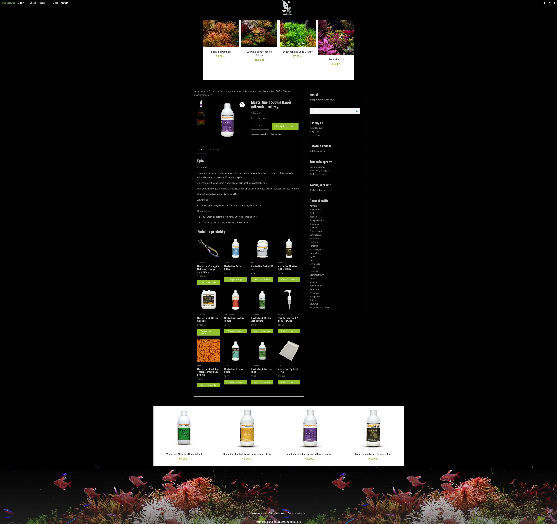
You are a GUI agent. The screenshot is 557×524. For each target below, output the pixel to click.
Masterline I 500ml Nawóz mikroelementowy (310, 454)
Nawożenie (279, 134)
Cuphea (313, 227)
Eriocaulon (315, 238)
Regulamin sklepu (259, 513)
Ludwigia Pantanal (221, 51)
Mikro (272, 134)
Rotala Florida (336, 59)
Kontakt (64, 3)
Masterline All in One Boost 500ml (184, 454)
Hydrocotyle (315, 249)
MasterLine (264, 134)
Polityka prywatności (277, 513)
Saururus (314, 304)
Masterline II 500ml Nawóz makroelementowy (247, 454)
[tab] (201, 149)
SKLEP (21, 3)
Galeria (33, 3)
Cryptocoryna (316, 231)
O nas (55, 3)
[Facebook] (554, 3)
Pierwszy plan (316, 128)
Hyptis (312, 256)
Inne (312, 260)
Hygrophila (315, 253)
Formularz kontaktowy (297, 513)
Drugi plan (314, 131)
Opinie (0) (213, 150)
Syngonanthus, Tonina (320, 307)
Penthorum (315, 289)
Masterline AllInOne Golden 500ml (373, 454)
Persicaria (314, 293)
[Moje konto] (544, 3)
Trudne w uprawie (318, 174)
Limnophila (315, 264)
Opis (201, 150)
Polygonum (315, 296)
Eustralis (314, 242)
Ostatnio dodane (317, 151)
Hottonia (314, 246)
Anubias (313, 213)
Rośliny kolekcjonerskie (321, 190)
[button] (242, 104)
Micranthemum (317, 275)
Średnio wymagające (319, 170)
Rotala (313, 300)
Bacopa (313, 216)
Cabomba (314, 224)
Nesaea (313, 282)
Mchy (312, 278)
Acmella (313, 206)
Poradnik (43, 3)
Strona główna (8, 3)
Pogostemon (316, 285)
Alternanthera (316, 209)
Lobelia (313, 267)
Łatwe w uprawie (317, 167)
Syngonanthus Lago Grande (298, 51)
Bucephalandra (317, 220)
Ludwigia (314, 271)
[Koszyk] (549, 3)
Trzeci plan (315, 135)
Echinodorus (315, 235)
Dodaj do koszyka (285, 126)
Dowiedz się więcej (206, 332)
